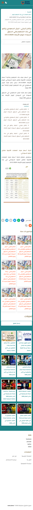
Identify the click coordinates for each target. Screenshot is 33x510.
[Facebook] (23, 220)
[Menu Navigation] (3, 3)
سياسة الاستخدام (11, 460)
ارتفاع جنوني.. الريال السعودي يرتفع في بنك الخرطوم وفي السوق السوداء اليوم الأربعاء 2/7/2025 (16, 112)
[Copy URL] (26, 225)
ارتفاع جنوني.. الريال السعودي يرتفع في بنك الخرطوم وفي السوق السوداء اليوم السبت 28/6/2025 (16, 120)
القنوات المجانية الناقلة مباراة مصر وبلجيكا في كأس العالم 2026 (25, 393)
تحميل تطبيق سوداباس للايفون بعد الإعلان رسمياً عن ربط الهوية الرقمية (25, 347)
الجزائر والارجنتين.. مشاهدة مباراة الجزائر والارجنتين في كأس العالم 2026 (25, 371)
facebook (28, 439)
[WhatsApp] (19, 220)
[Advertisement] (16, 486)
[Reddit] (30, 225)
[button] (6, 2)
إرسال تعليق (16, 323)
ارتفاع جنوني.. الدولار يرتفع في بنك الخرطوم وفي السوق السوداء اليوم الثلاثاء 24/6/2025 (16, 128)
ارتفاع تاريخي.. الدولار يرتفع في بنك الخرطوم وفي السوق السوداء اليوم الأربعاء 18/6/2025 (16, 136)
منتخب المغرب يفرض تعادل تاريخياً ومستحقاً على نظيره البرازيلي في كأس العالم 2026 (25, 419)
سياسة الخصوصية (26, 463)
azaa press (11, 505)
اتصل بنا (29, 460)
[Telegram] (7, 220)
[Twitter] (15, 220)
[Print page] (3, 220)
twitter (29, 444)
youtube (29, 441)
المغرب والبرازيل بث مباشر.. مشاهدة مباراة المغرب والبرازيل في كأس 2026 (9, 419)
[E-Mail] (11, 220)
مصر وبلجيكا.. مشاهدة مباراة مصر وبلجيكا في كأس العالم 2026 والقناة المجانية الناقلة (9, 395)
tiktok (29, 447)
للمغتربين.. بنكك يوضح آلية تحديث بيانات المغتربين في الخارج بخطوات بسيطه (9, 347)
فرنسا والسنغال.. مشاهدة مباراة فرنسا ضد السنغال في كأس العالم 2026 (9, 371)
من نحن (14, 456)
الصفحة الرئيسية (26, 456)
